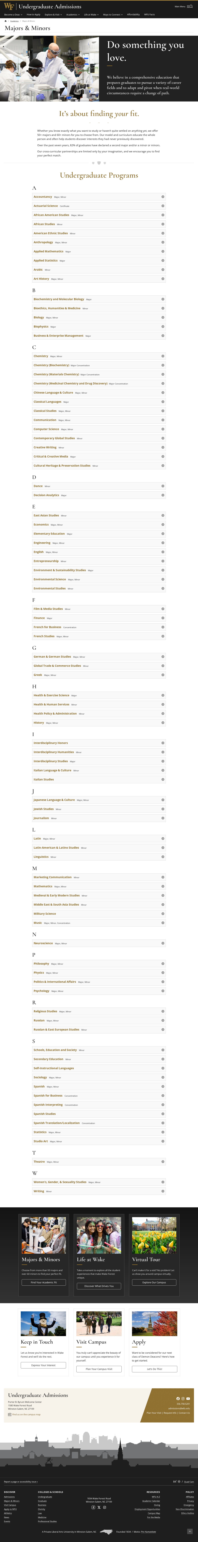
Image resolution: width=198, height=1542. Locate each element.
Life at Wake (90, 14)
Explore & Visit (52, 14)
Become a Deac (12, 14)
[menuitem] (7, 21)
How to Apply (33, 14)
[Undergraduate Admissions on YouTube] (188, 1398)
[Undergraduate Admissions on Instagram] (183, 1398)
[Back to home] (6, 21)
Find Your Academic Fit (44, 1282)
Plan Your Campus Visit (99, 1369)
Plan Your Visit (154, 1412)
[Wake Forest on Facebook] (93, 1508)
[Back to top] (190, 1531)
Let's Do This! (154, 1369)
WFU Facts (149, 14)
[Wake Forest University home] (9, 6)
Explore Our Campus (154, 1282)
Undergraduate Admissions (50, 6)
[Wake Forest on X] (99, 1508)
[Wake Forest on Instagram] (105, 1508)
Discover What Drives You (99, 1286)
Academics (71, 14)
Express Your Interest (43, 1365)
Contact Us (184, 1412)
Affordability (133, 14)
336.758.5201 (183, 1403)
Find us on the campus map (26, 1414)
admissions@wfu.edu (179, 1408)
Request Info (170, 1412)
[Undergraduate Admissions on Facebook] (178, 1398)
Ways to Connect (111, 14)
